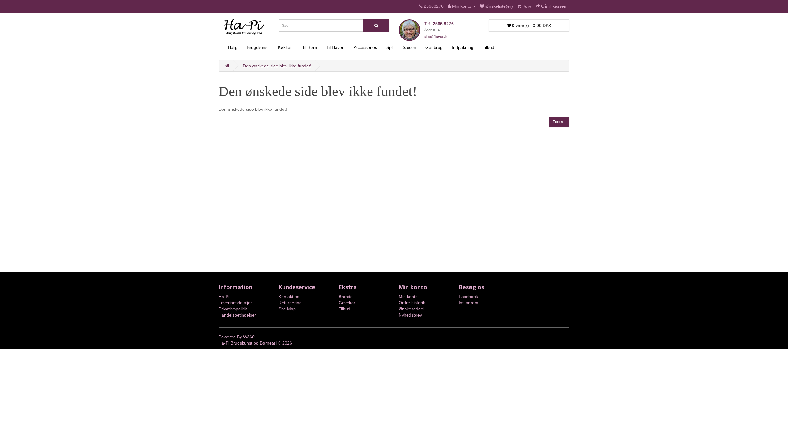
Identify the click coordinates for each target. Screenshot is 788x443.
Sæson (409, 47)
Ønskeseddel (411, 308)
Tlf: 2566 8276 (439, 23)
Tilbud (488, 47)
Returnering (290, 302)
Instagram (468, 302)
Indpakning (462, 47)
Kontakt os (289, 296)
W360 (249, 336)
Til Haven (335, 47)
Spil (389, 47)
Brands (345, 296)
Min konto (408, 296)
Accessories (365, 47)
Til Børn (309, 47)
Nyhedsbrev (410, 315)
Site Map (287, 308)
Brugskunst (258, 47)
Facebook (468, 296)
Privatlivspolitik (233, 308)
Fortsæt (559, 122)
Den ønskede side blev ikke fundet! (277, 65)
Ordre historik (412, 302)
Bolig (233, 47)
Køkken (285, 47)
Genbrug (434, 47)
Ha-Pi (224, 296)
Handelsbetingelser (237, 315)
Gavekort (347, 302)
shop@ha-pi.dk (435, 36)
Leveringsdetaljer (235, 302)
